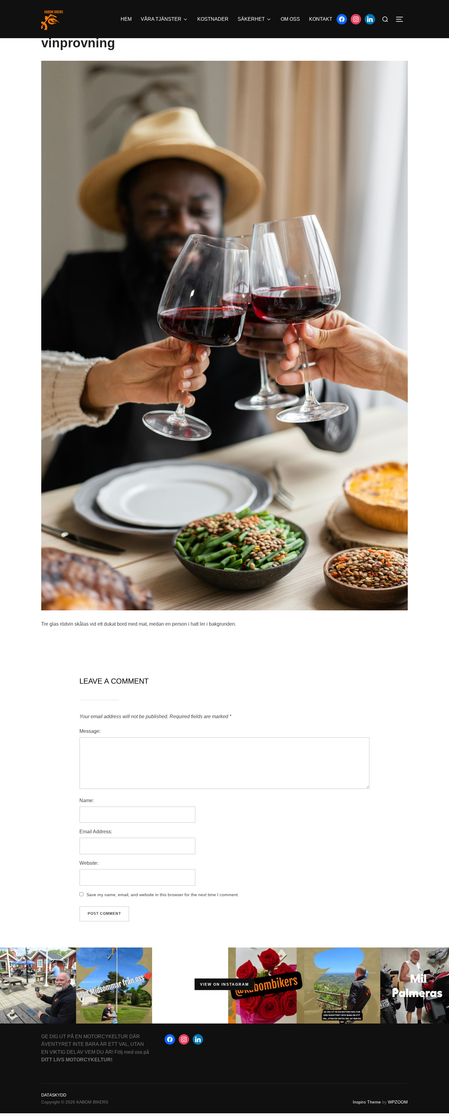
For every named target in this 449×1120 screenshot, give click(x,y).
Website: (88, 863)
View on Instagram (224, 984)
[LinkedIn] (370, 18)
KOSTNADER (212, 19)
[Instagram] (356, 18)
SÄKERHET (251, 19)
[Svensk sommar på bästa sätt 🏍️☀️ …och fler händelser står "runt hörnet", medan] (38, 984)
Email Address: (95, 831)
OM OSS (290, 19)
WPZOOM (398, 1102)
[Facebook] (342, 18)
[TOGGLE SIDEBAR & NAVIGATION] (402, 19)
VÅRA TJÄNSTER (161, 19)
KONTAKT (320, 19)
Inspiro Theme (367, 1102)
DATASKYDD (53, 1095)
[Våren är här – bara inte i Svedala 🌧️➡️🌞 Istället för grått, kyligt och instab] (342, 984)
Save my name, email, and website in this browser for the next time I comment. (162, 894)
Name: (86, 800)
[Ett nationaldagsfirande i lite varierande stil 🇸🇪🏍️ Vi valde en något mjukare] (190, 984)
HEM (126, 19)
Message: (89, 731)
